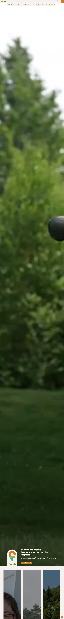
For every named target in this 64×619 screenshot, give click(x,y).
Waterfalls (52, 4)
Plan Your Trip (27, 562)
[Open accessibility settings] (62, 617)
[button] (11, 4)
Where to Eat (27, 4)
